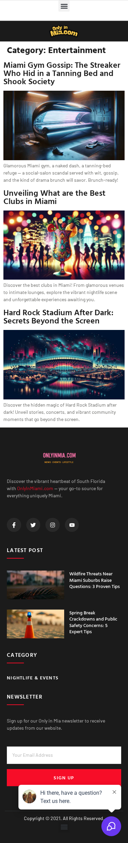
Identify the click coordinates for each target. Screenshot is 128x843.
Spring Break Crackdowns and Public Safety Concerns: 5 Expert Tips (93, 622)
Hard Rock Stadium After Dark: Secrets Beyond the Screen (58, 316)
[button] (64, 6)
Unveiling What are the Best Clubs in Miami (54, 197)
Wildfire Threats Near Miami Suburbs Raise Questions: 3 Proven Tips (94, 579)
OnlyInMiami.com (35, 488)
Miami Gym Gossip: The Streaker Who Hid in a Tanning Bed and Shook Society (61, 73)
